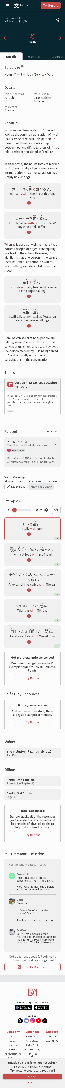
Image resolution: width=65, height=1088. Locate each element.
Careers (13, 1040)
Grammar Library (32, 1049)
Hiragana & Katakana (32, 1054)
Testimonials (13, 1049)
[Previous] (4, 38)
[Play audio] (29, 203)
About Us (13, 1045)
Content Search (32, 1040)
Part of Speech (13, 93)
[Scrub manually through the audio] (22, 510)
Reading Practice (33, 1045)
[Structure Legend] (22, 67)
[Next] (60, 38)
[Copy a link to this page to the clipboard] (57, 20)
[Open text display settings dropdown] (56, 510)
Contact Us (52, 1036)
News (13, 1036)
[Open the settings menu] (46, 510)
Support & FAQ (52, 1040)
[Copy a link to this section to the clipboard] (27, 67)
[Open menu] (7, 5)
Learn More (41, 1002)
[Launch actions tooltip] (36, 203)
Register (9, 106)
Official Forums (32, 1036)
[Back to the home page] (32, 992)
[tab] (11, 56)
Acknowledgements (13, 1053)
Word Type (40, 93)
